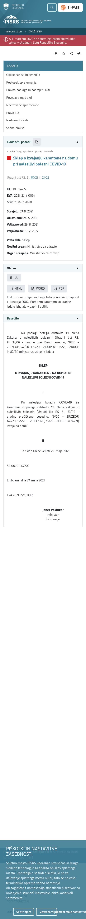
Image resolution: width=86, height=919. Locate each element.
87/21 (34, 177)
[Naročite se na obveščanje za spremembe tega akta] (56, 53)
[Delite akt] (71, 53)
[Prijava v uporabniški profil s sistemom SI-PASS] (70, 7)
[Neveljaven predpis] (9, 158)
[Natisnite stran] (79, 53)
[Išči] (52, 7)
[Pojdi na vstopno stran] (13, 9)
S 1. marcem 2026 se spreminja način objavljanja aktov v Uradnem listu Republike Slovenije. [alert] (42, 40)
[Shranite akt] (64, 53)
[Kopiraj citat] (37, 142)
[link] (13, 31)
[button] (43, 141)
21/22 (45, 177)
